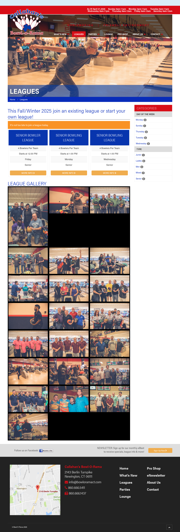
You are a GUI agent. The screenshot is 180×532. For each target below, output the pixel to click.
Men (139, 166)
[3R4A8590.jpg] (69, 260)
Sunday (140, 125)
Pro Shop (123, 34)
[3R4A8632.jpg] (109, 260)
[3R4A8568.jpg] (109, 371)
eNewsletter (156, 475)
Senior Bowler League (28, 137)
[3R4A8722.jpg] (28, 371)
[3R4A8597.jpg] (69, 343)
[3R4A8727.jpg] (69, 371)
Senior (140, 178)
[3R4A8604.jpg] (69, 288)
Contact (155, 34)
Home (124, 468)
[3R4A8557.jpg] (28, 288)
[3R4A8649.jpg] (109, 200)
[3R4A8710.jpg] (28, 315)
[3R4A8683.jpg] (109, 398)
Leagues (79, 34)
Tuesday (141, 137)
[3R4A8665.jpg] (28, 398)
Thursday (141, 131)
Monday (141, 119)
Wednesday (142, 143)
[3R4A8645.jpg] (109, 315)
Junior (140, 154)
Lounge (108, 34)
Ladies (140, 160)
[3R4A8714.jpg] (69, 200)
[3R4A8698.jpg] (28, 426)
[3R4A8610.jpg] (28, 343)
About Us (138, 34)
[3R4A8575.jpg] (109, 343)
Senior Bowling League (69, 137)
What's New (60, 34)
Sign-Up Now (159, 450)
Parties (92, 34)
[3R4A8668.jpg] (28, 216)
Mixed (140, 172)
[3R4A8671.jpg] (28, 260)
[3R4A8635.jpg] (109, 288)
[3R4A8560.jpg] (69, 398)
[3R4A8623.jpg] (69, 315)
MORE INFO (27, 173)
